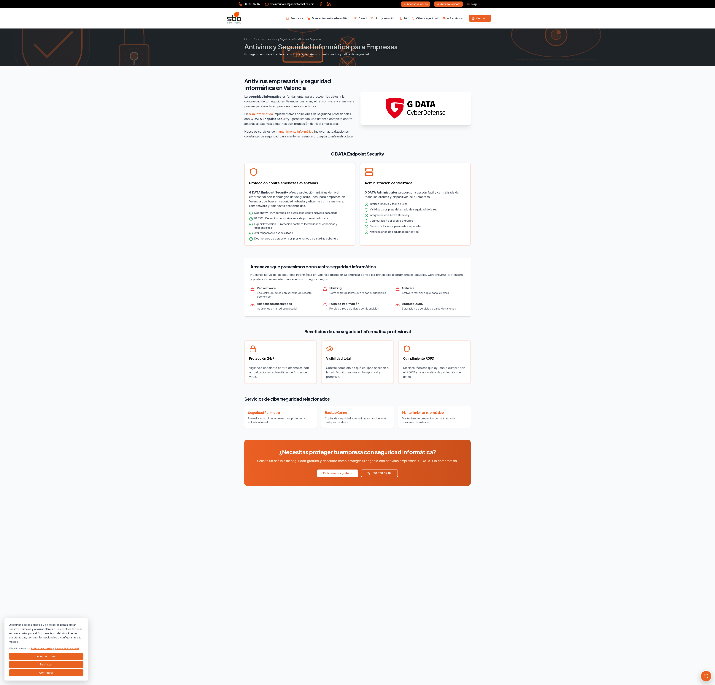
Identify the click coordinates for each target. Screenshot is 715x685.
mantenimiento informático (294, 131)
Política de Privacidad (67, 648)
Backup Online (336, 412)
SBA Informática (261, 114)
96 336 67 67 (382, 473)
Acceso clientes (417, 4)
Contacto (482, 18)
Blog (474, 4)
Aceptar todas (46, 656)
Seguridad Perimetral (264, 412)
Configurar (46, 672)
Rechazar (46, 664)
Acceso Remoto (450, 4)
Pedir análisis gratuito (337, 473)
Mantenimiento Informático (423, 412)
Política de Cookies (42, 648)
